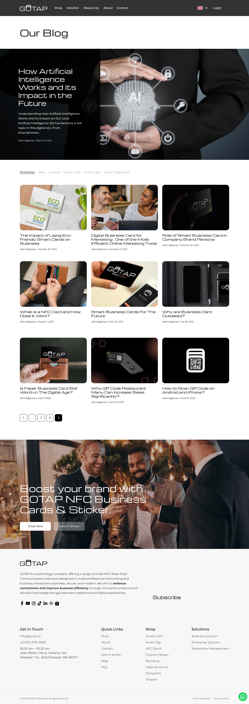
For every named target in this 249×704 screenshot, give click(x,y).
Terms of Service (202, 698)
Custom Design (157, 654)
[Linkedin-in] (45, 603)
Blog (41, 172)
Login (217, 8)
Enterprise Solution (206, 642)
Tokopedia (153, 673)
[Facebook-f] (22, 603)
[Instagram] (34, 603)
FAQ (104, 667)
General (54, 172)
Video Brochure (157, 667)
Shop (105, 636)
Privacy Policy (221, 698)
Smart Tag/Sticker (117, 172)
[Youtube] (28, 603)
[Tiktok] (39, 603)
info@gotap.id (30, 636)
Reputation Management (210, 648)
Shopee (151, 679)
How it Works (111, 654)
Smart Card (72, 172)
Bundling (152, 661)
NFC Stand (154, 648)
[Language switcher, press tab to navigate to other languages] (202, 8)
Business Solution (205, 636)
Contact (107, 648)
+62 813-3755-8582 (33, 642)
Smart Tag (153, 642)
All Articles (27, 172)
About (105, 642)
